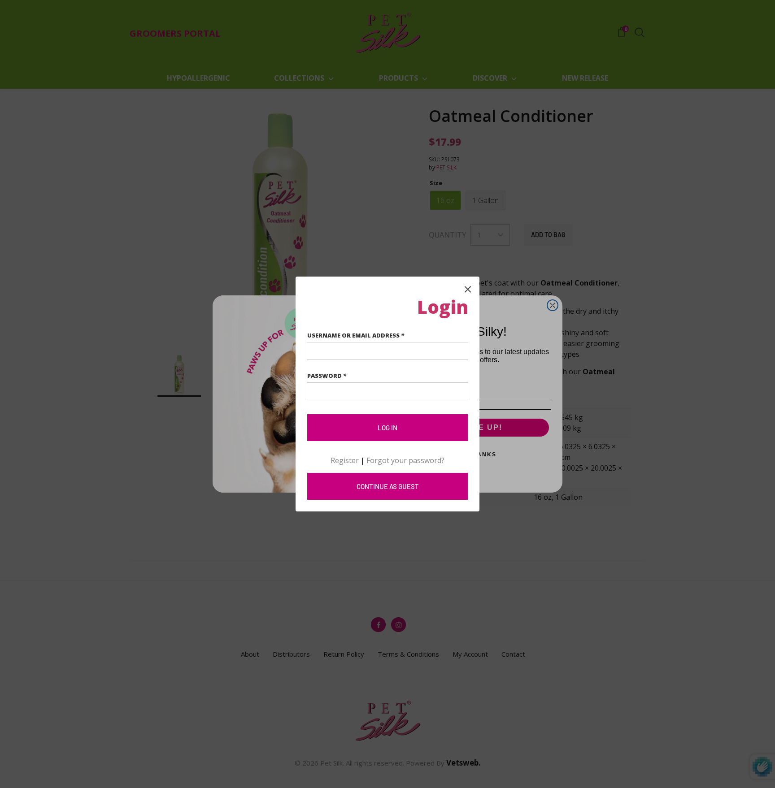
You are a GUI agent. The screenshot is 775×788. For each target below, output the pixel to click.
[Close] (468, 288)
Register (345, 460)
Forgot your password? (405, 460)
